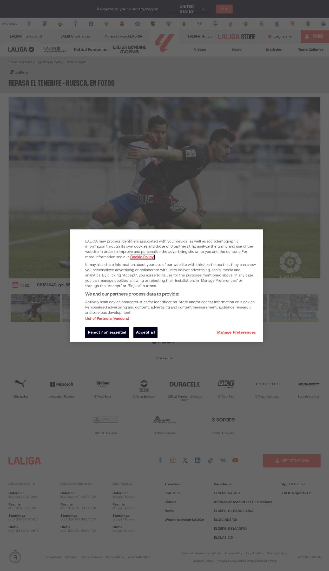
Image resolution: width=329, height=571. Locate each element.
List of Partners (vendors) (107, 319)
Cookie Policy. (142, 257)
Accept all (145, 333)
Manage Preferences (236, 333)
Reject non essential (107, 333)
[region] (166, 285)
